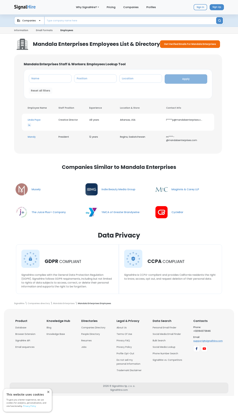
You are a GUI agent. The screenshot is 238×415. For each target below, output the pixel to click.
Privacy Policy (124, 347)
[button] (41, 120)
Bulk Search (159, 340)
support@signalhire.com (208, 340)
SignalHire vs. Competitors (167, 360)
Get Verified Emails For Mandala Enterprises (190, 44)
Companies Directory (93, 327)
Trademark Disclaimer (129, 370)
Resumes (86, 340)
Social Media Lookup (164, 347)
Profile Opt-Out (125, 353)
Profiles (151, 7)
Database (20, 327)
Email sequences (24, 347)
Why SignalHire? (86, 7)
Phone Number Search (165, 353)
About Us (122, 327)
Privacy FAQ (123, 340)
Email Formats (44, 30)
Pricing (111, 7)
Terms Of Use (124, 334)
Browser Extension (25, 334)
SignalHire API (22, 340)
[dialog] (27, 400)
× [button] (48, 392)
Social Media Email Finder (167, 334)
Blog (49, 327)
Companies (131, 7)
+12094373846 (202, 331)
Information (21, 30)
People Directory (90, 334)
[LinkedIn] (29, 125)
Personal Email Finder (164, 327)
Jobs (83, 347)
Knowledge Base (56, 334)
